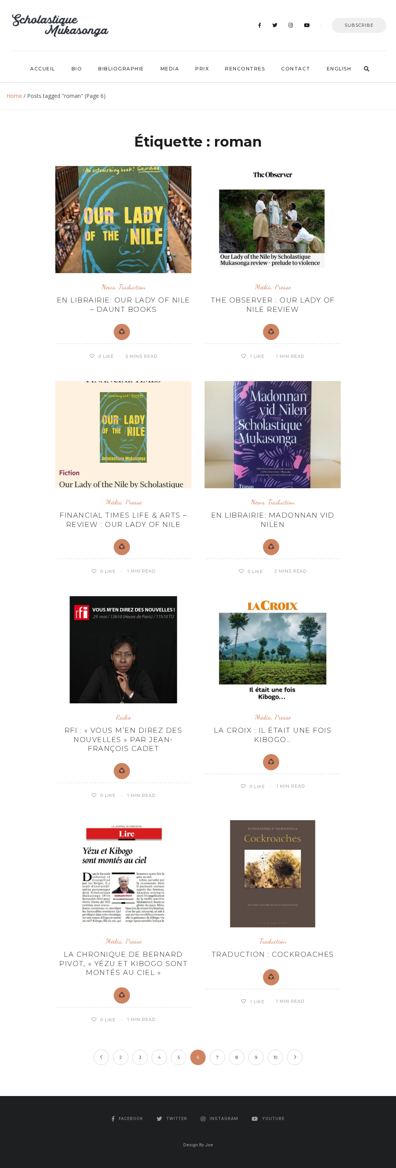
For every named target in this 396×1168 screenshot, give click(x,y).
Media (169, 69)
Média (263, 287)
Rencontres (245, 69)
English (339, 69)
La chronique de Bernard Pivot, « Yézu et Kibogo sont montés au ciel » (123, 963)
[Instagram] (290, 25)
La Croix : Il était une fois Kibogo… (272, 735)
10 (275, 1057)
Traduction (132, 287)
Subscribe (359, 25)
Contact (296, 69)
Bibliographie (121, 69)
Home (14, 95)
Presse (283, 287)
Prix (202, 69)
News (108, 287)
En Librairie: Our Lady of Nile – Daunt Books (123, 304)
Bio (77, 69)
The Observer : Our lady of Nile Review (273, 304)
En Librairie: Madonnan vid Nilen (273, 519)
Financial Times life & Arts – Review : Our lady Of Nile (123, 519)
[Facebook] (259, 25)
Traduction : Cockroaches (273, 954)
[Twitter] (275, 25)
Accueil (42, 69)
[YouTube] (307, 25)
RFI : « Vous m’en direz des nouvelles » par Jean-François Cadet (124, 739)
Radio (123, 717)
